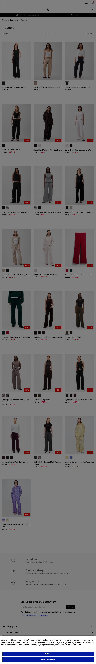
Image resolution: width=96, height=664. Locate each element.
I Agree (48, 654)
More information (48, 659)
